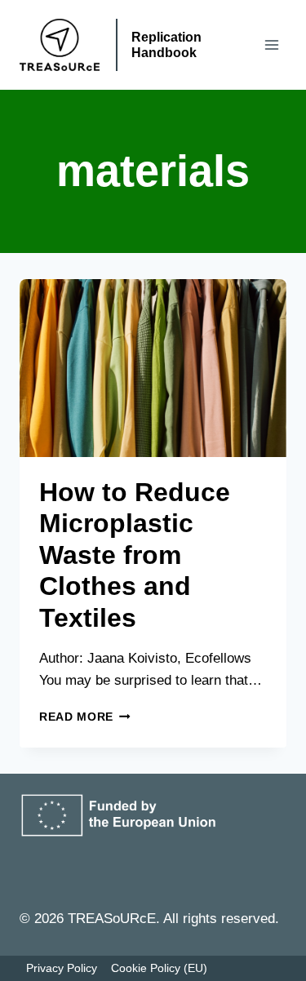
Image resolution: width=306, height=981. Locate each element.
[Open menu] (271, 44)
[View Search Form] (236, 45)
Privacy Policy (61, 967)
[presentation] (153, 368)
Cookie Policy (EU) (159, 967)
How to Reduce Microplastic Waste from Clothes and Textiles (134, 555)
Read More (85, 717)
